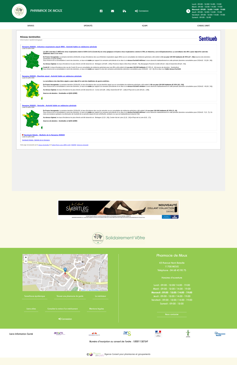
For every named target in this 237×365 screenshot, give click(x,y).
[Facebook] (101, 11)
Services (30, 26)
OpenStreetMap (93, 290)
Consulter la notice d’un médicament (63, 309)
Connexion (143, 11)
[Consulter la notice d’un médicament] (124, 11)
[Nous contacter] (112, 11)
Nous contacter (171, 315)
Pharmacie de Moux (46, 11)
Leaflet (83, 290)
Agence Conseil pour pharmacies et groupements (127, 354)
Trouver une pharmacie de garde (70, 296)
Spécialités (88, 26)
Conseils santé (203, 26)
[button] (65, 270)
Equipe (145, 26)
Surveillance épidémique (34, 296)
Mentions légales (96, 309)
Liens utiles (31, 309)
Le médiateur (100, 296)
